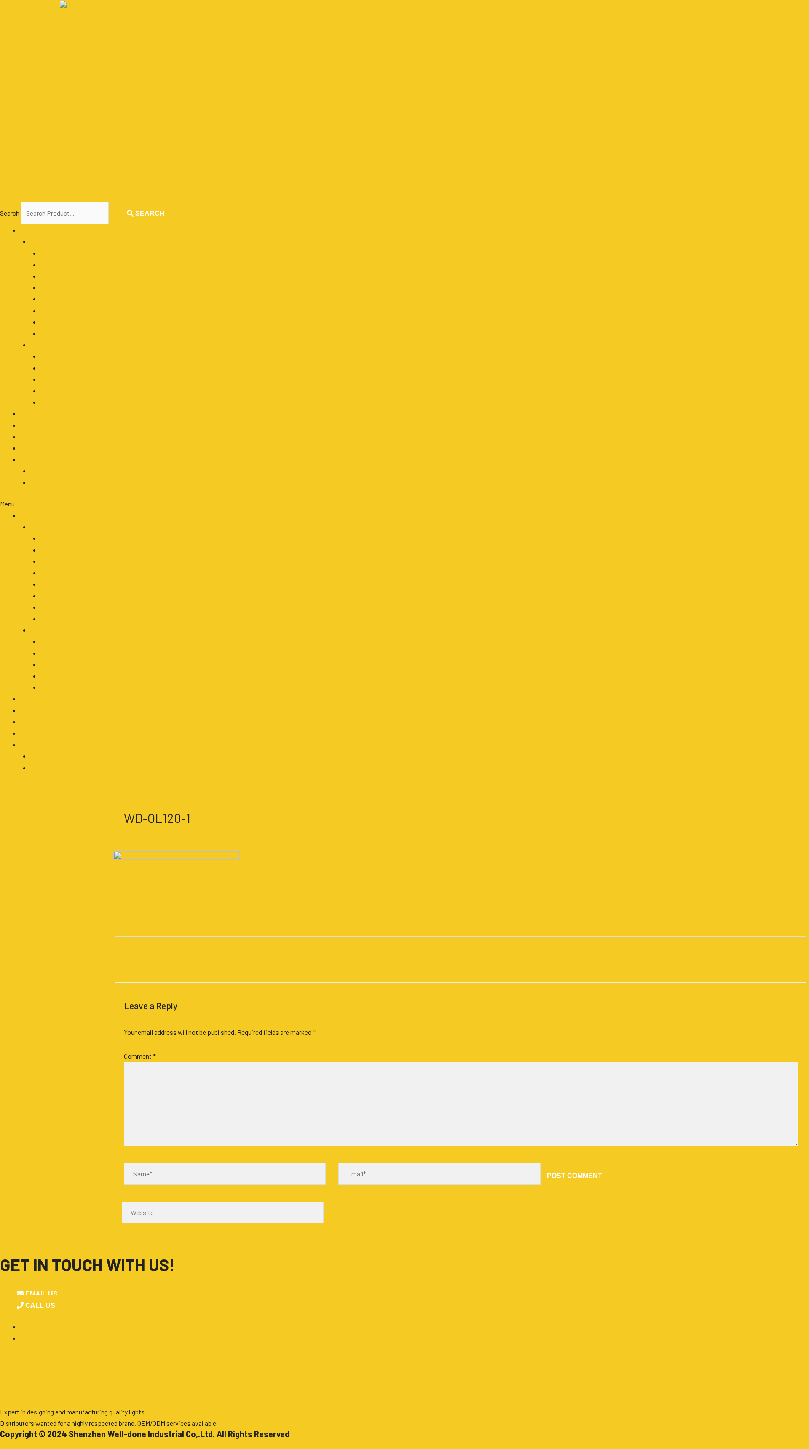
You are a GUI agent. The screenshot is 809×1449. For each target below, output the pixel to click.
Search (9, 213)
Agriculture (55, 253)
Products (33, 230)
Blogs (14, 1369)
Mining (49, 299)
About (29, 436)
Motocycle (55, 310)
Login (38, 470)
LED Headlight (60, 390)
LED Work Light (62, 356)
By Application (51, 241)
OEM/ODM (34, 413)
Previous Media (154, 958)
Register (42, 482)
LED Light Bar (60, 379)
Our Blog (31, 425)
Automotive (57, 264)
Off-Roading (57, 322)
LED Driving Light (65, 368)
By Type (41, 344)
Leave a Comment (149, 833)
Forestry (52, 287)
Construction (59, 276)
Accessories (58, 402)
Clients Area (37, 459)
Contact (31, 448)
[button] (404, 503)
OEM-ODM (21, 1359)
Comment (140, 1056)
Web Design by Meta (45, 1444)
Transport (54, 333)
